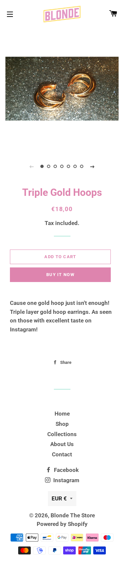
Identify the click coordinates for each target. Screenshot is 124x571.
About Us (62, 444)
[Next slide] (92, 166)
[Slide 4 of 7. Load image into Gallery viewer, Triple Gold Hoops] (62, 166)
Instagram (65, 480)
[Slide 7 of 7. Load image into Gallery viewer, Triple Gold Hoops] (82, 166)
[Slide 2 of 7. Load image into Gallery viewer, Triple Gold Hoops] (49, 166)
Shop (62, 424)
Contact (62, 454)
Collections (62, 434)
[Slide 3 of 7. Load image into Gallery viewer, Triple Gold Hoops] (55, 166)
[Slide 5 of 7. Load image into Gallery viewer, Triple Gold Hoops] (68, 166)
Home (62, 413)
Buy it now (60, 274)
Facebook (66, 470)
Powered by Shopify (62, 524)
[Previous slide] (31, 166)
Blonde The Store (73, 515)
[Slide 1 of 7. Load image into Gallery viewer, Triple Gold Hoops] (42, 166)
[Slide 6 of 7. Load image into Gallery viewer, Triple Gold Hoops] (75, 166)
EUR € (59, 498)
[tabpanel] (62, 89)
